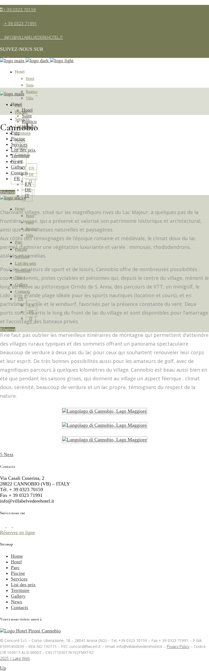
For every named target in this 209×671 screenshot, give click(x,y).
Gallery (18, 596)
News (16, 601)
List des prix (23, 584)
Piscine (18, 573)
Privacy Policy (178, 646)
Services (19, 579)
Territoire (20, 590)
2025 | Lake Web (15, 658)
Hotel (16, 562)
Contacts (19, 607)
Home (17, 556)
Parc (15, 567)
